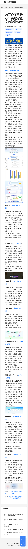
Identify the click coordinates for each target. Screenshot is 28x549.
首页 (2, 7)
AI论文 (23, 539)
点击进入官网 (15, 71)
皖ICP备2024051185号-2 (14, 545)
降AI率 (23, 544)
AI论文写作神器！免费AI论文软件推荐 (13, 529)
